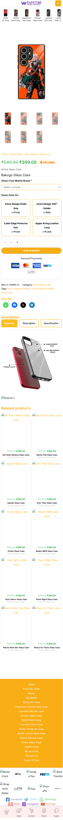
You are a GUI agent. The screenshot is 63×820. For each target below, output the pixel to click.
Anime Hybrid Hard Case (31, 733)
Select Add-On (9, 195)
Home (4, 154)
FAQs (31, 684)
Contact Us (31, 755)
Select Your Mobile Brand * (16, 180)
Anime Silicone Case (31, 738)
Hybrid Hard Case (31, 720)
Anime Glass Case (18, 154)
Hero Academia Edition (18, 288)
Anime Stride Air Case (31, 729)
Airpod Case (31, 746)
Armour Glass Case (31, 715)
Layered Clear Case (31, 724)
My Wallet (31, 697)
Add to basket (31, 250)
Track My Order (31, 688)
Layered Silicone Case (31, 711)
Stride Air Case (31, 702)
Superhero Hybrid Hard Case (31, 706)
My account (31, 751)
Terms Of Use (31, 760)
